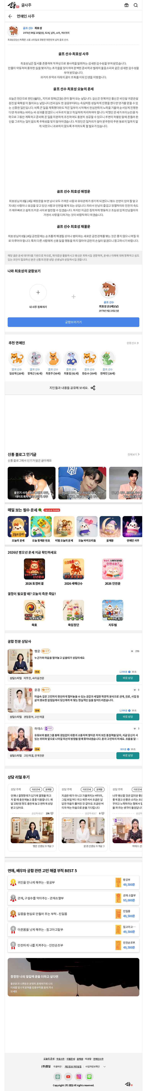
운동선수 (131, 343)
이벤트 (126, 5)
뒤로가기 (10, 16)
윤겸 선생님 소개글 (93, 846)
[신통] (12, 5)
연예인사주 (98, 1058)
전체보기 (132, 454)
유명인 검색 (135, 5)
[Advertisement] (73, 158)
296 (137, 651)
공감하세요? (41, 813)
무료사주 (60, 1058)
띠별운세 (71, 1058)
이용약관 (57, 1067)
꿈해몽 (80, 1058)
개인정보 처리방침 (73, 1066)
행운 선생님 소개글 (42, 846)
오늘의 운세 (48, 1058)
